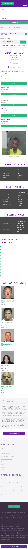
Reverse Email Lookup (7, 451)
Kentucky (9, 27)
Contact (3, 469)
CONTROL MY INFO (14, 433)
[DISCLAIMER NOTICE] (26, 34)
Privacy (3, 467)
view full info (14, 546)
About (2, 461)
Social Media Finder (6, 459)
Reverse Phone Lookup (7, 453)
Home (2, 27)
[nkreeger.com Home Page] (7, 4)
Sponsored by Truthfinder (5, 38)
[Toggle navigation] (25, 4)
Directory (3, 448)
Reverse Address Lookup (7, 456)
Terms (2, 464)
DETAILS (14, 83)
